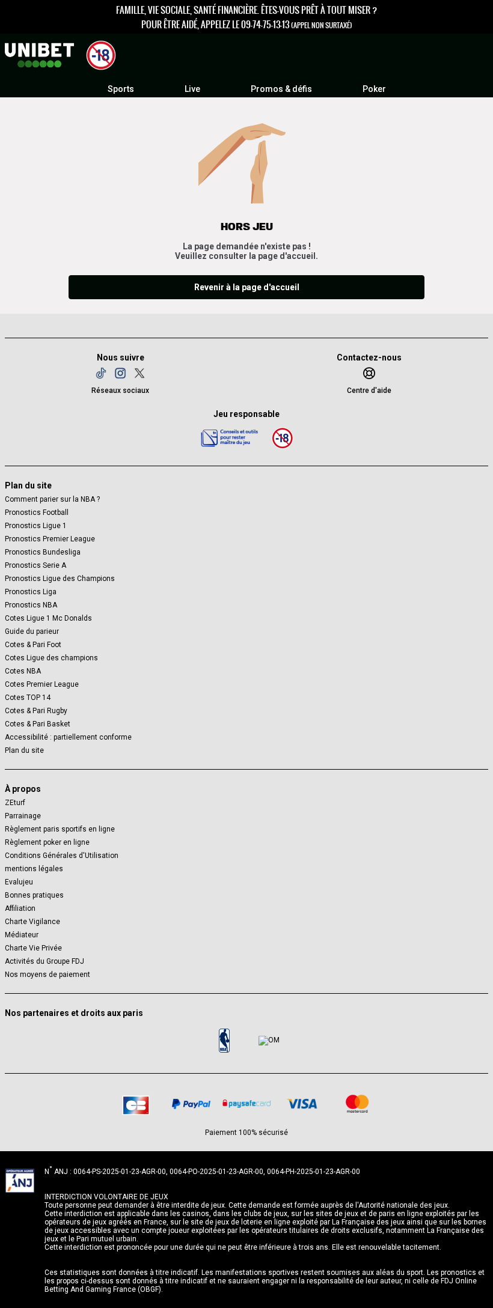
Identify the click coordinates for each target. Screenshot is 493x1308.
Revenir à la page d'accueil (246, 287)
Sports (121, 89)
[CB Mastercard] (357, 1104)
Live (192, 89)
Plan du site (24, 750)
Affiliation (20, 908)
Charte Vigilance (32, 921)
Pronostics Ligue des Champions (60, 578)
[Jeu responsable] (230, 437)
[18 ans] (282, 438)
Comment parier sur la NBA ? (52, 499)
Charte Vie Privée (33, 948)
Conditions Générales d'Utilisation (61, 855)
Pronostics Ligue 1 (36, 526)
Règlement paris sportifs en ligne (60, 829)
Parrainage (23, 816)
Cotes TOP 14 (28, 697)
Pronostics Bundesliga (43, 552)
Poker (374, 89)
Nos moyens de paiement (47, 974)
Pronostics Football (37, 512)
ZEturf (15, 802)
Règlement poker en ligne (47, 842)
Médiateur (21, 935)
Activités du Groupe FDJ (44, 961)
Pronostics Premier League (50, 539)
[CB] (136, 1103)
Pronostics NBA (31, 605)
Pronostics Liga (31, 592)
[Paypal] (191, 1104)
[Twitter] (139, 373)
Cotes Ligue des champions (51, 658)
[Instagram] (120, 373)
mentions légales (34, 869)
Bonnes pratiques (34, 895)
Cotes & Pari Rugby (36, 711)
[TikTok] (101, 373)
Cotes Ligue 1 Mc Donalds (48, 618)
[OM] (269, 1041)
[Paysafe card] (246, 1104)
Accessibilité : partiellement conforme (68, 737)
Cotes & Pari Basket (37, 724)
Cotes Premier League (42, 684)
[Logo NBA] (224, 1041)
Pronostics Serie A (35, 565)
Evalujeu (19, 882)
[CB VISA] (302, 1104)
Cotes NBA (23, 671)
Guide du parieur (32, 631)
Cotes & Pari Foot (33, 644)
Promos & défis (281, 89)
